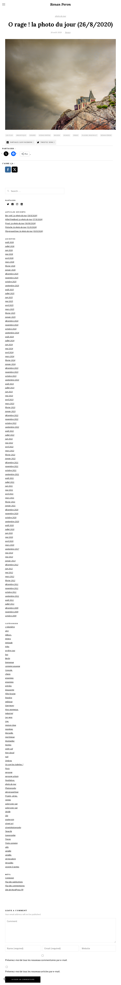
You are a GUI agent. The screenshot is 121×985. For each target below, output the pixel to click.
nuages (67, 135)
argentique (21, 135)
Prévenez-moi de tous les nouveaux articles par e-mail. (32, 971)
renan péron (106, 135)
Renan (68, 32)
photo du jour (60, 16)
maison (57, 135)
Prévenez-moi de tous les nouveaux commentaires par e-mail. (36, 960)
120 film (9, 135)
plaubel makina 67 (89, 135)
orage (75, 135)
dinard (32, 135)
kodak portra (44, 135)
